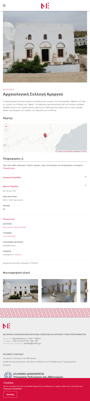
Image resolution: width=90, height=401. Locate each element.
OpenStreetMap (68, 151)
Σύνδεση (6, 365)
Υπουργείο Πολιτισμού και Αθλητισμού (19, 358)
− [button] (6, 129)
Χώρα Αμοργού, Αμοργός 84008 (14, 227)
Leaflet (60, 151)
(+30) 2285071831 (9, 236)
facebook (18, 255)
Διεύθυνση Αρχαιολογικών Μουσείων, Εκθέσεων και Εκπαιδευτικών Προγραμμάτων (39, 361)
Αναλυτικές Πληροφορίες (13, 388)
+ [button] (6, 126)
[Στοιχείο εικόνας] (20, 290)
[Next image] (87, 290)
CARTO (84, 151)
